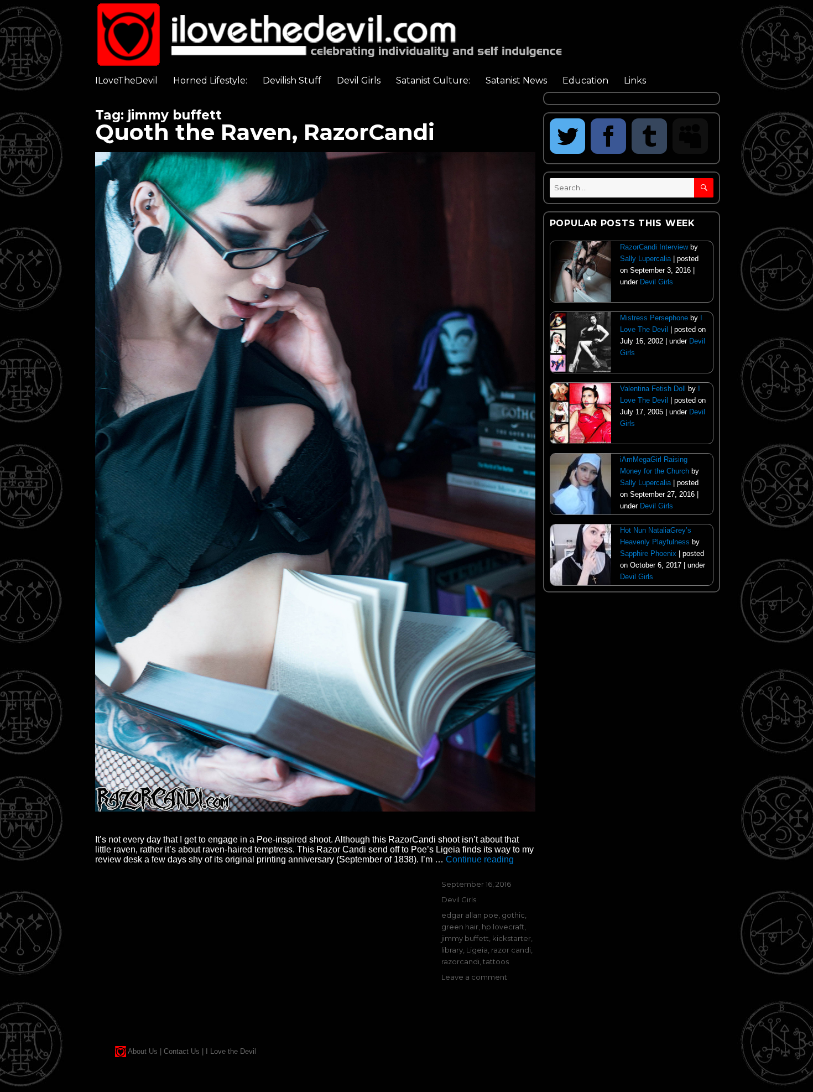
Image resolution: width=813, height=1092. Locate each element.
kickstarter (511, 938)
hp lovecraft (503, 926)
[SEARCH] (703, 187)
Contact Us (182, 1051)
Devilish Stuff (292, 80)
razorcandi (460, 961)
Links (635, 80)
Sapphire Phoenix (648, 553)
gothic (513, 915)
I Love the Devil (231, 1051)
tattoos (496, 961)
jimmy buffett (465, 938)
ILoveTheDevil (126, 80)
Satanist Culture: (433, 80)
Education (585, 80)
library (452, 949)
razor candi (511, 949)
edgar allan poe (469, 915)
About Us (143, 1051)
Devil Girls (359, 80)
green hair (459, 926)
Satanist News (516, 80)
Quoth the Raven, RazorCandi (265, 131)
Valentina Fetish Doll (653, 388)
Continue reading (480, 859)
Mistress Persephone (654, 318)
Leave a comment (474, 977)
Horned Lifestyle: (210, 80)
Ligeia (477, 949)
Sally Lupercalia (645, 258)
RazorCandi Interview (654, 247)
